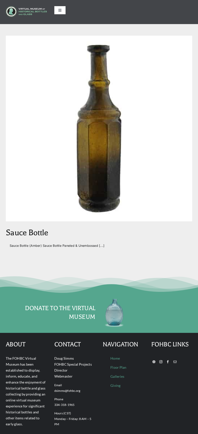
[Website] (153, 361)
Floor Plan (118, 367)
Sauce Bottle (27, 232)
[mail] (175, 361)
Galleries (117, 376)
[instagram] (160, 361)
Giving (115, 385)
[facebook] (167, 361)
